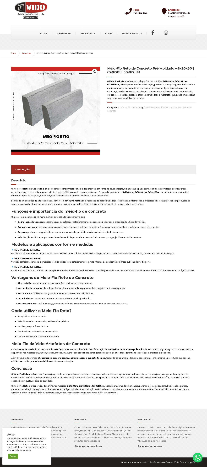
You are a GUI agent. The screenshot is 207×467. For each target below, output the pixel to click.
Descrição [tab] (22, 169)
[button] (95, 72)
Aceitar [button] (13, 456)
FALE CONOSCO (132, 33)
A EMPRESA (64, 33)
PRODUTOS (88, 33)
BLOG (108, 33)
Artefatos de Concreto (129, 107)
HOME (43, 33)
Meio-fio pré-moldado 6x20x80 (160, 107)
